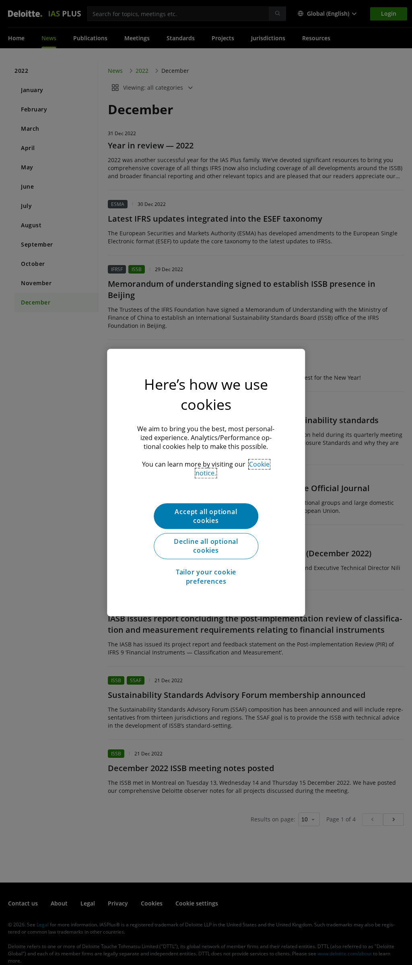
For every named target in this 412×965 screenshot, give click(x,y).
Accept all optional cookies (206, 516)
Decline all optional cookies (206, 546)
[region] (206, 483)
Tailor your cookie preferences (206, 576)
